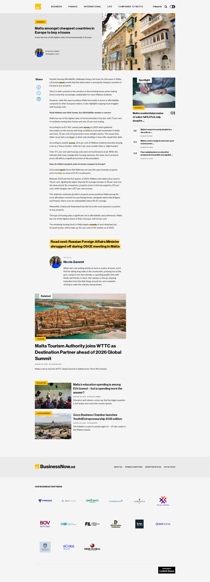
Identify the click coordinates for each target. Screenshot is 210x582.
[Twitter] (39, 93)
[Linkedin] (39, 99)
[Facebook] (39, 88)
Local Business (43, 413)
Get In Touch (169, 467)
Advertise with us (153, 467)
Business (56, 7)
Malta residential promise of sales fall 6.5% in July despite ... (148, 117)
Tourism (40, 339)
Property (139, 107)
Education (41, 383)
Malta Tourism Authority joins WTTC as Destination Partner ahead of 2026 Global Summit (78, 352)
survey (87, 127)
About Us (118, 467)
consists (93, 225)
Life (110, 7)
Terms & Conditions (133, 467)
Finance (73, 7)
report (62, 82)
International (92, 7)
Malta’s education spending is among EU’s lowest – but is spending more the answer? (97, 388)
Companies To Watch (130, 7)
